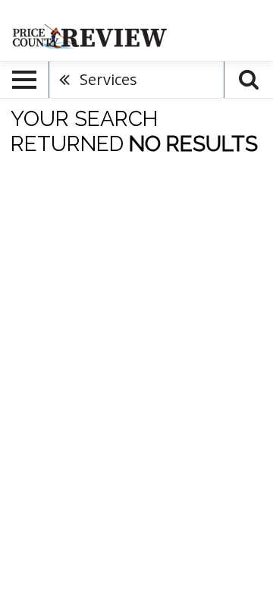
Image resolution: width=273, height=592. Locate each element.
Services (108, 79)
